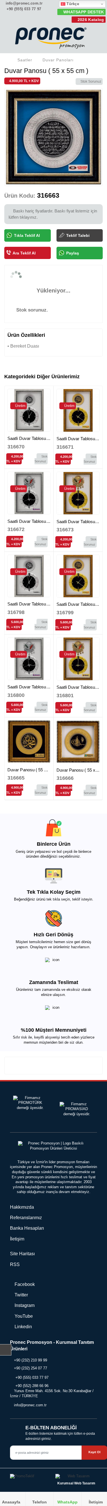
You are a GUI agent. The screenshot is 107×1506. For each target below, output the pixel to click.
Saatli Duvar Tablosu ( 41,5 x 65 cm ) (42, 438)
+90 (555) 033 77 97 (23, 9)
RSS (15, 1264)
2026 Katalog (90, 19)
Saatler (24, 60)
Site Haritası (22, 1253)
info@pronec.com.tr (23, 3)
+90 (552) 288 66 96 (32, 1386)
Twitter (20, 1294)
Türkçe (72, 4)
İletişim (17, 1238)
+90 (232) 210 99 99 (30, 1360)
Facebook (24, 1284)
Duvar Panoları (58, 60)
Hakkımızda (22, 1207)
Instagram (24, 1305)
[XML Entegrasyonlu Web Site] (30, 1477)
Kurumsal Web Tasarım (76, 1483)
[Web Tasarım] (76, 1477)
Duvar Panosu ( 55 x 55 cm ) (34, 769)
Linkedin (22, 1326)
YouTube (23, 1316)
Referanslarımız (26, 1217)
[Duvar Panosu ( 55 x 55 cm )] (29, 741)
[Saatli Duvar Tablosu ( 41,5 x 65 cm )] (29, 410)
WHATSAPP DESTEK (83, 12)
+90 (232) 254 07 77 (30, 1368)
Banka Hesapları (27, 1228)
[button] (95, 39)
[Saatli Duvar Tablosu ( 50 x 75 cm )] (29, 576)
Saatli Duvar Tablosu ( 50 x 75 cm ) (40, 603)
